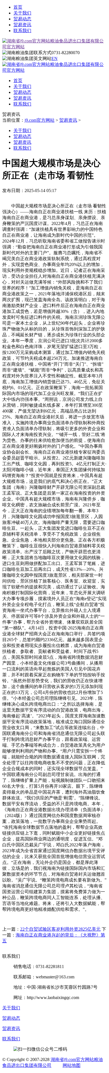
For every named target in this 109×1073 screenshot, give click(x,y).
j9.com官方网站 (39, 120)
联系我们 (22, 30)
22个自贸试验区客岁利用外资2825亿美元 (60, 929)
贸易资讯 (22, 24)
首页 (17, 7)
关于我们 (22, 13)
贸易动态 (22, 18)
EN (54, 58)
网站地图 (71, 1065)
